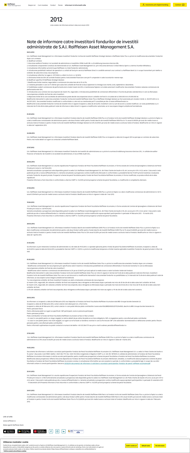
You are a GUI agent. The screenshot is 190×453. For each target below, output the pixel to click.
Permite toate (159, 445)
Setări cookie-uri (131, 445)
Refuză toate (146, 445)
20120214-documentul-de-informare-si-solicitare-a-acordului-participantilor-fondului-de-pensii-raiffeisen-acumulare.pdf (107, 363)
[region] (95, 446)
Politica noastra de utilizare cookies (15, 451)
